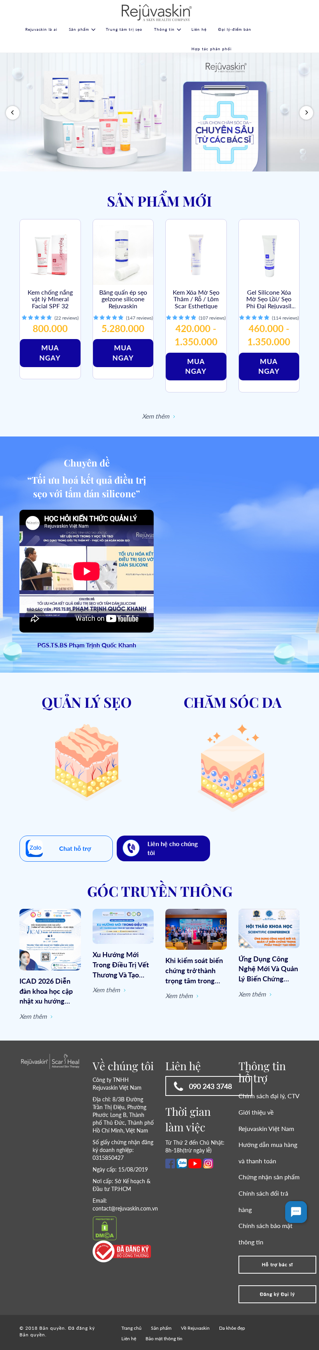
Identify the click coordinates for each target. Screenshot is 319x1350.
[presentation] (12, 113)
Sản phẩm (79, 29)
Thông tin (164, 29)
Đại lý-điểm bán (234, 29)
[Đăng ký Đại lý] (277, 1287)
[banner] (159, 112)
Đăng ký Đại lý (277, 1294)
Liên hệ (199, 29)
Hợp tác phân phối (211, 48)
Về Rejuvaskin (195, 1328)
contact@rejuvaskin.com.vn (125, 1208)
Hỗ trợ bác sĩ (277, 1264)
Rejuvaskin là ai (41, 29)
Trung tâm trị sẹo (124, 29)
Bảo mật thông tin (163, 1338)
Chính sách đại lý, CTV (269, 1095)
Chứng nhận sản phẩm (269, 1176)
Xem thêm (156, 416)
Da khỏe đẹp (232, 1328)
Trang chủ (131, 1328)
